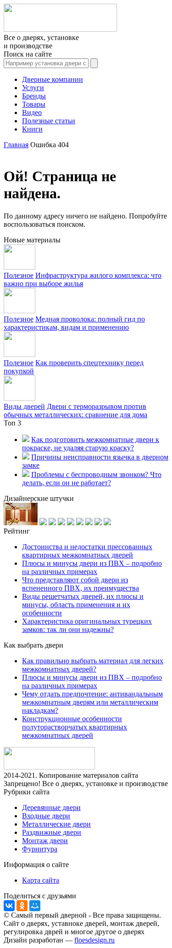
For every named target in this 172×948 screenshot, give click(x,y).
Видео (32, 112)
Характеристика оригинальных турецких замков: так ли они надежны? (87, 625)
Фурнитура (39, 849)
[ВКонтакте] (9, 905)
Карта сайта (40, 880)
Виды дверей (24, 406)
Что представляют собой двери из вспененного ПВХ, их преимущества (80, 584)
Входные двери (46, 816)
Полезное (18, 275)
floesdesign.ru (94, 940)
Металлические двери (56, 824)
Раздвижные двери (51, 832)
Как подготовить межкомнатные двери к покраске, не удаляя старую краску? (90, 444)
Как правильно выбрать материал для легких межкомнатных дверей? (92, 665)
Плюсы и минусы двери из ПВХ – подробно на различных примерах (92, 567)
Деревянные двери (51, 807)
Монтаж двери (45, 841)
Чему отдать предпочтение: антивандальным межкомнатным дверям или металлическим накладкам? (92, 702)
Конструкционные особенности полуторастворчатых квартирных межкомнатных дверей (74, 727)
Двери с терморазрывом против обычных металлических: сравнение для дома (75, 410)
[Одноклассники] (22, 905)
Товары (33, 104)
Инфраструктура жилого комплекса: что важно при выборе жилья (82, 279)
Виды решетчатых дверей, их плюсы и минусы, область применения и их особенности (83, 604)
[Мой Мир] (34, 905)
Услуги (33, 88)
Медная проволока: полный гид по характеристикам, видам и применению (74, 323)
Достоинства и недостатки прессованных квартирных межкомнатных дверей (87, 551)
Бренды (34, 96)
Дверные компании (52, 79)
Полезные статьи (48, 121)
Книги (32, 129)
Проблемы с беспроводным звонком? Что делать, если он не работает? (91, 479)
